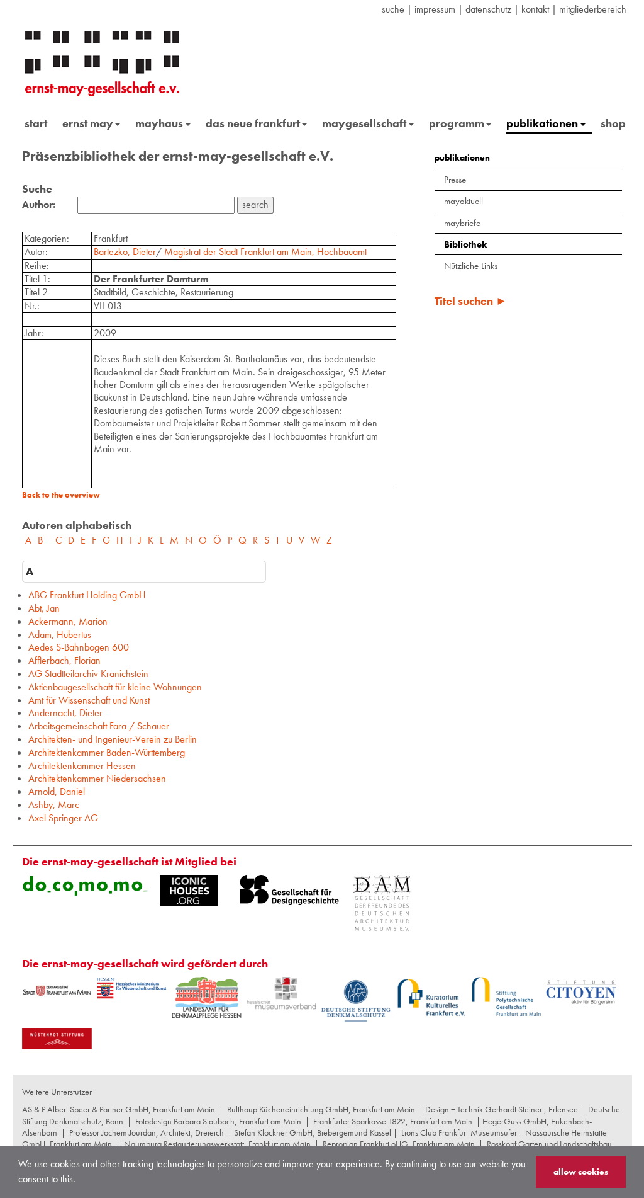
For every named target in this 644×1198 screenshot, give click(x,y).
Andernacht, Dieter (65, 712)
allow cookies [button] (580, 1171)
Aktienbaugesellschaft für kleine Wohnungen (115, 686)
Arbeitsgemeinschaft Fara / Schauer (98, 726)
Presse (455, 179)
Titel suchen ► (471, 301)
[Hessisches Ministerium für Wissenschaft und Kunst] (132, 988)
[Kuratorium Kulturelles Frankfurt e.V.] (431, 997)
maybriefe (462, 223)
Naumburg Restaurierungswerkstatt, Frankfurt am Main (217, 1144)
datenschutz (488, 9)
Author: (38, 204)
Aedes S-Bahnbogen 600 (78, 647)
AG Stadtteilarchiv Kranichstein (88, 673)
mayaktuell (463, 201)
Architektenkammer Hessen (82, 765)
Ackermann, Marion (68, 621)
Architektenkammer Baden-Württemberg (106, 752)
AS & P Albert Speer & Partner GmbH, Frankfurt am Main (118, 1109)
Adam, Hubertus (59, 634)
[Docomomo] (85, 885)
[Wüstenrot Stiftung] (57, 1038)
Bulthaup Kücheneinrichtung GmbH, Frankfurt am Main (321, 1109)
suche (393, 9)
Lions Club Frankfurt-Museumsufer (459, 1132)
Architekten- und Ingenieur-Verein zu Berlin (112, 739)
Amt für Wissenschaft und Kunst (89, 700)
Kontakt (535, 9)
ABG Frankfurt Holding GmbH (87, 595)
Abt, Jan (44, 608)
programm (456, 123)
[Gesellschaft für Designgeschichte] (289, 890)
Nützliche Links (470, 266)
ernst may (87, 123)
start (36, 123)
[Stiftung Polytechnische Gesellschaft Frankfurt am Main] (506, 996)
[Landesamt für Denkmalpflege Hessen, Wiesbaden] (207, 997)
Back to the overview (61, 494)
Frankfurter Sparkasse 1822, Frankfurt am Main (392, 1121)
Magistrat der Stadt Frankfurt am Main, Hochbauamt (265, 251)
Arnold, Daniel (56, 791)
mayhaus (159, 123)
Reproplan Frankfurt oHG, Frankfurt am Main (399, 1144)
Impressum (434, 9)
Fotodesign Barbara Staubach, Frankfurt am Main (218, 1121)
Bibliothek (465, 244)
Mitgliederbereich (592, 9)
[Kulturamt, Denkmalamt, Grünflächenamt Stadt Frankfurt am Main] (57, 990)
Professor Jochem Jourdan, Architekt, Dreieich (146, 1132)
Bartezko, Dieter (125, 251)
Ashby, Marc (53, 804)
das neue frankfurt (253, 123)
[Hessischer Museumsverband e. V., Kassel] (281, 993)
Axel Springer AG (63, 817)
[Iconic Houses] (189, 890)
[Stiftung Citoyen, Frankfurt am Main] (581, 991)
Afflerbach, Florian (64, 660)
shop (613, 123)
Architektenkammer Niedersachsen (97, 778)
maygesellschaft (364, 123)
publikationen (542, 123)
